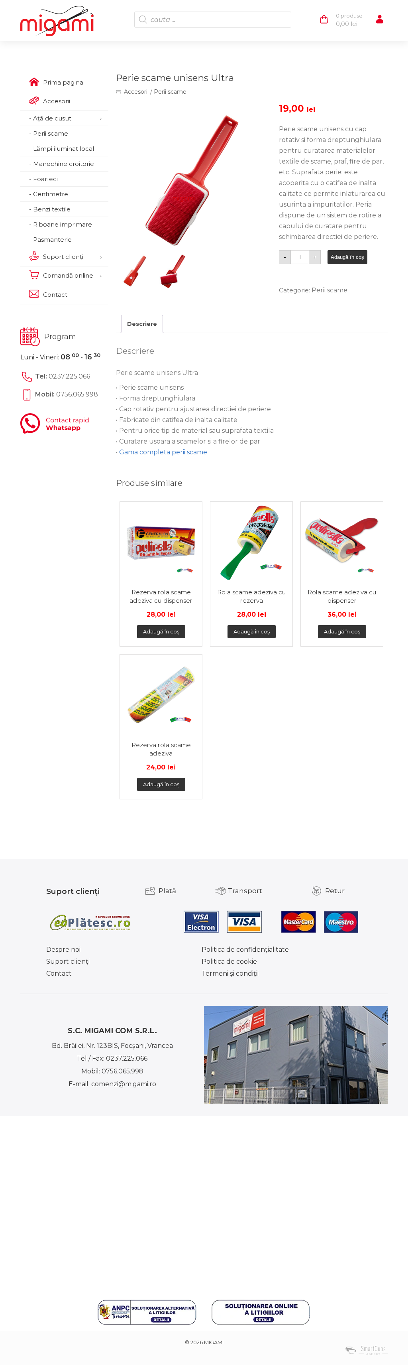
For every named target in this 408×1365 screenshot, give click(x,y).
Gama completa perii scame (163, 452)
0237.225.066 (69, 376)
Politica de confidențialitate (245, 949)
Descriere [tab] (142, 323)
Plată (167, 891)
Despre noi (63, 949)
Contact (59, 973)
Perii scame (170, 91)
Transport (245, 891)
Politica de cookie (229, 961)
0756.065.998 (77, 394)
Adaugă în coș (347, 257)
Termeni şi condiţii (230, 973)
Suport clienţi (68, 961)
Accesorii (136, 91)
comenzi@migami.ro (123, 1084)
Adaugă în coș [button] (161, 631)
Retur (335, 891)
